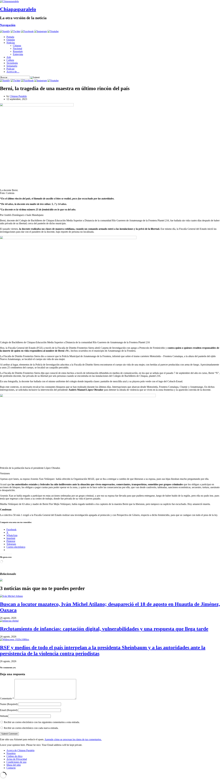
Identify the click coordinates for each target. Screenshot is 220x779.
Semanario (11, 65)
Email (9, 710)
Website (4, 716)
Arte (8, 57)
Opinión (10, 39)
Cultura (10, 60)
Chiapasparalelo (18, 9)
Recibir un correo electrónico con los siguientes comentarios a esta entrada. (42, 722)
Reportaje (18, 51)
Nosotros (11, 753)
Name (9, 704)
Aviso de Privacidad (16, 759)
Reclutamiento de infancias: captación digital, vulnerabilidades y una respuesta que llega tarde (104, 629)
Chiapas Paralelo (18, 96)
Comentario (7, 698)
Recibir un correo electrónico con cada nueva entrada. (31, 728)
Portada (10, 36)
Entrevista (18, 54)
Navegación (7, 25)
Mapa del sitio (13, 765)
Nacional (17, 48)
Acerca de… (12, 71)
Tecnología (12, 63)
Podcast (10, 68)
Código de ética (14, 756)
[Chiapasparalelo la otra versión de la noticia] (110, 1)
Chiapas (17, 45)
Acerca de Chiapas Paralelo (20, 750)
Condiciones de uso (16, 762)
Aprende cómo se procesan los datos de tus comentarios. (73, 739)
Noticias (10, 42)
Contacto (11, 767)
